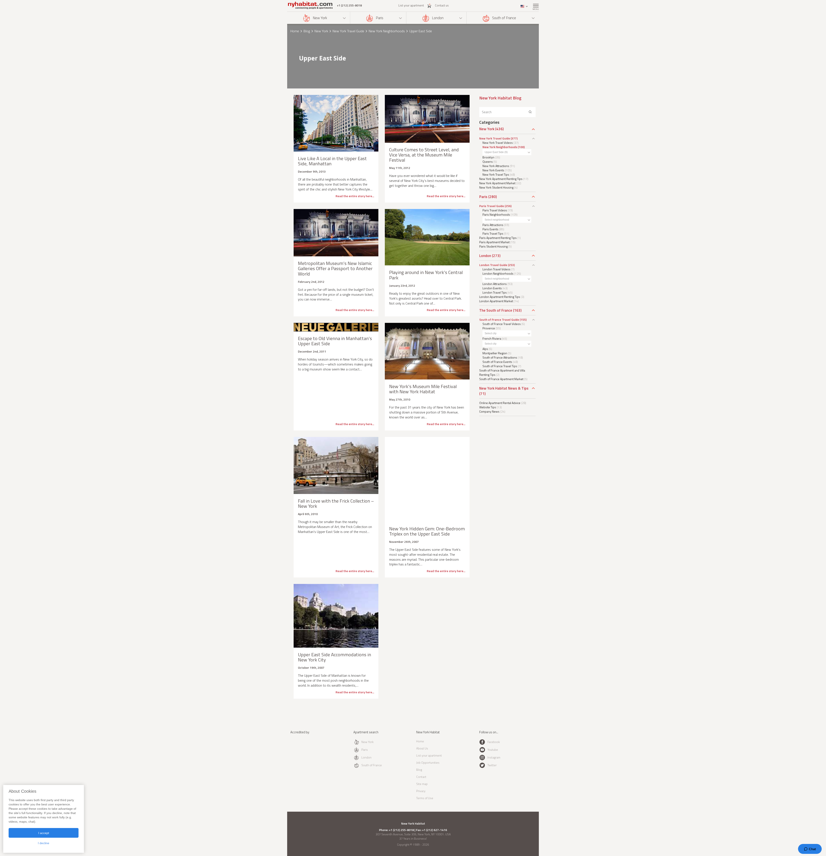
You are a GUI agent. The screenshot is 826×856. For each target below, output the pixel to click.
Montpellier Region (494, 353)
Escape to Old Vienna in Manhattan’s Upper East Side (335, 341)
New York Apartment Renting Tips (500, 178)
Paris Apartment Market (494, 242)
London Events (492, 288)
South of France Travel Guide (499, 319)
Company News (489, 411)
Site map (422, 784)
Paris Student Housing (493, 246)
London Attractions (494, 284)
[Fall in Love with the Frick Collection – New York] (336, 465)
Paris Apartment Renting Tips (498, 237)
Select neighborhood (497, 219)
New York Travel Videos (497, 142)
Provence (488, 328)
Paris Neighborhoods (496, 214)
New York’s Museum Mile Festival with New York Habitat (423, 389)
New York (320, 18)
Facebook (493, 742)
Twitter (492, 765)
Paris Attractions (492, 225)
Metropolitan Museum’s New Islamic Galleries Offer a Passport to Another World (335, 268)
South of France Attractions (499, 357)
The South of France (495, 310)
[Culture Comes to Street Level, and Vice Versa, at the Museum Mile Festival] (427, 119)
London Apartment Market (496, 301)
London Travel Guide (493, 265)
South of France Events (497, 361)
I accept (43, 833)
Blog (307, 31)
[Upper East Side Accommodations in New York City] (336, 615)
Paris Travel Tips (492, 233)
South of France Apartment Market (501, 379)
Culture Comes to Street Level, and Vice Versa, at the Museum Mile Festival (424, 155)
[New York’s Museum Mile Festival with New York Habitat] (427, 351)
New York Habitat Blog (500, 97)
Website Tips (487, 407)
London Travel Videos (496, 269)
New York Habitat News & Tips (504, 388)
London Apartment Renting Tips (499, 296)
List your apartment (411, 5)
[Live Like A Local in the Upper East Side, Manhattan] (336, 123)
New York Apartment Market (497, 183)
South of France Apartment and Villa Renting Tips (502, 372)
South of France (504, 18)
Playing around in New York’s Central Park (426, 275)
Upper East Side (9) (496, 152)
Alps (485, 349)
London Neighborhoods (497, 273)
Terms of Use (424, 798)
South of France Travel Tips (499, 366)
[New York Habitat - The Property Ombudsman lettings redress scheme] (304, 749)
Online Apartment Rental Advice (499, 403)
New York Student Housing (496, 187)
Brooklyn (488, 157)
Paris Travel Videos (494, 210)
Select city (490, 333)
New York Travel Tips (495, 174)
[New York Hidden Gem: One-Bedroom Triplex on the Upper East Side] (427, 479)
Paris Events (490, 229)
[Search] (530, 112)
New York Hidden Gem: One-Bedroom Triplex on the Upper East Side (427, 531)
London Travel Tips (494, 292)
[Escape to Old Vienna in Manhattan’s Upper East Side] (336, 327)
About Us (422, 748)
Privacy (420, 791)
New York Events (493, 170)
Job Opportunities (427, 762)
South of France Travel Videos (501, 324)
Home (294, 31)
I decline (43, 843)
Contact (421, 776)
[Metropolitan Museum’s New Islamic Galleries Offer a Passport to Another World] (336, 233)
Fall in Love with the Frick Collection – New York (336, 503)
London (438, 18)
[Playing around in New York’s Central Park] (427, 237)
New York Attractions (495, 166)
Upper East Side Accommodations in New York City (334, 657)
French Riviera (491, 338)
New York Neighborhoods (387, 31)
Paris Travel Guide (491, 206)
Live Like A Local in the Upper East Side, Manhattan (332, 161)
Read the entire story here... (355, 196)
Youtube (492, 749)
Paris (379, 18)
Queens (487, 161)
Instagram (493, 757)
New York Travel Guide (348, 31)
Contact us (442, 5)
